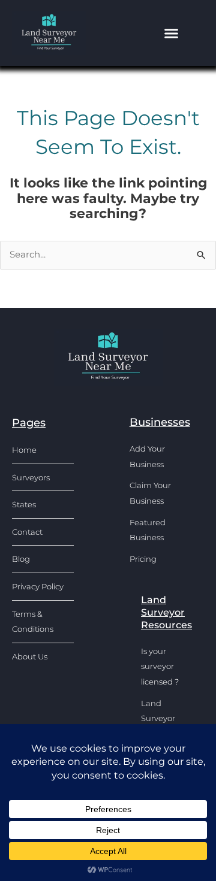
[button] (171, 33)
